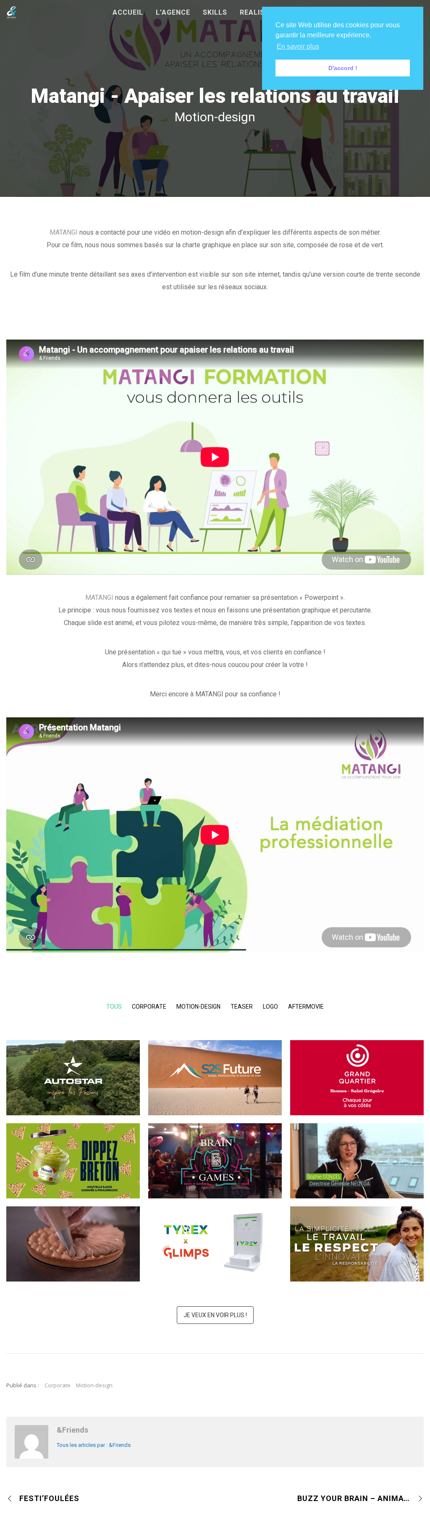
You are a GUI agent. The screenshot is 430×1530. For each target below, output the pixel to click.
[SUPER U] (83, 1234)
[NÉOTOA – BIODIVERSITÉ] (367, 1151)
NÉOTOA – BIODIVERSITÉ (357, 1173)
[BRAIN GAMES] (225, 1151)
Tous (114, 1006)
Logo (270, 1006)
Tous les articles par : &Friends (94, 1445)
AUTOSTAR (73, 1090)
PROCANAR (357, 1256)
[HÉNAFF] (83, 1151)
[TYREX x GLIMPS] (225, 1234)
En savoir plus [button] (298, 46)
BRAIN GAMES (215, 1173)
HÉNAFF (73, 1173)
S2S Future (215, 1090)
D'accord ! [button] (342, 68)
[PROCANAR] (367, 1234)
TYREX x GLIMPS (215, 1256)
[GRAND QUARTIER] (367, 1068)
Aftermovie (306, 1006)
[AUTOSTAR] (83, 1068)
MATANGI (64, 232)
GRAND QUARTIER (356, 1090)
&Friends (72, 1429)
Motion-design (198, 1006)
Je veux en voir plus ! (215, 1315)
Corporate (149, 1006)
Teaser (242, 1006)
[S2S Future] (225, 1068)
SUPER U (73, 1256)
